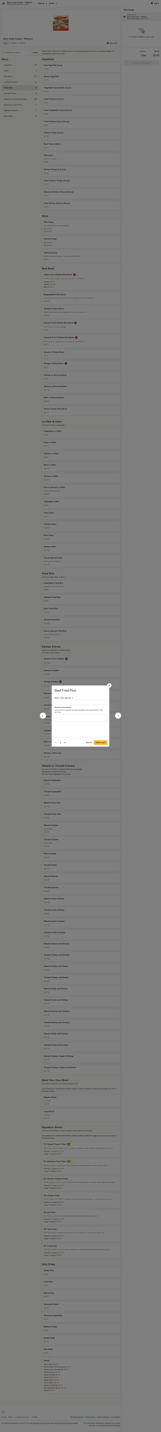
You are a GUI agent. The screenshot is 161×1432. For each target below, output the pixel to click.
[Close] (109, 685)
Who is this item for (63, 698)
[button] (43, 718)
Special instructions (62, 707)
